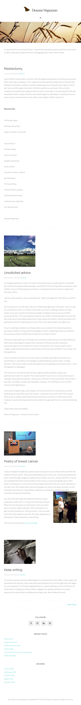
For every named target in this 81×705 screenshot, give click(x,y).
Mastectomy (13, 68)
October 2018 (9, 675)
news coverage (31, 523)
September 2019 (10, 672)
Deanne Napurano (40, 9)
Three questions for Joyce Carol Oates (18, 652)
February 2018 (9, 682)
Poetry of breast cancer (21, 461)
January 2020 (9, 669)
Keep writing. (13, 570)
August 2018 (8, 679)
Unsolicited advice (17, 273)
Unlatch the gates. (10, 655)
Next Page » (72, 604)
